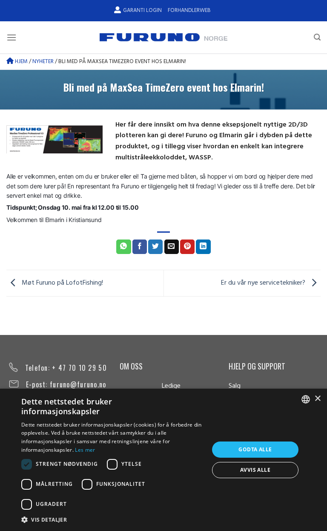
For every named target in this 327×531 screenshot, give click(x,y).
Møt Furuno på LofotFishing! (61, 283)
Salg (235, 386)
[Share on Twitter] (155, 247)
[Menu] (11, 37)
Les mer (85, 449)
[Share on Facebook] (139, 247)
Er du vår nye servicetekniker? (264, 283)
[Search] (317, 37)
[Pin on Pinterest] (187, 247)
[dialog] (163, 460)
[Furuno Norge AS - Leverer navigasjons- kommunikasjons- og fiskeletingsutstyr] (163, 37)
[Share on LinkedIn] (203, 247)
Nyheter (43, 61)
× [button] (317, 398)
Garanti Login (142, 10)
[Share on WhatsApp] (123, 247)
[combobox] (305, 399)
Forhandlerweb (189, 10)
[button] (112, 519)
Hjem (21, 61)
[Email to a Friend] (171, 247)
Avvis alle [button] (255, 469)
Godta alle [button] (255, 449)
